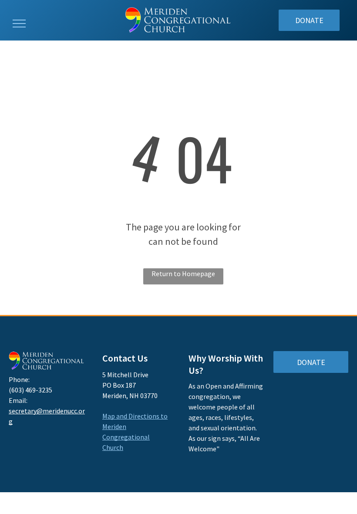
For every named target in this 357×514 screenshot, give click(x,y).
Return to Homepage (183, 273)
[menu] (19, 23)
